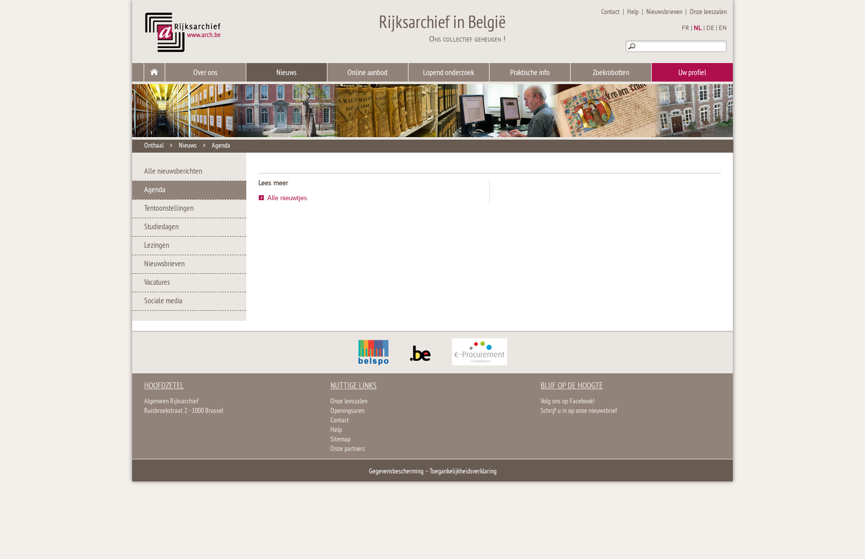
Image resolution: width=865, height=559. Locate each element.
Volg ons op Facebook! (567, 401)
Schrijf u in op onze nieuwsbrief (579, 411)
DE (710, 29)
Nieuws (286, 73)
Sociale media (163, 301)
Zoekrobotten (611, 73)
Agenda (221, 146)
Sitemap (340, 439)
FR (685, 29)
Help (633, 12)
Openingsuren (347, 411)
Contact (610, 12)
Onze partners (347, 449)
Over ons (205, 73)
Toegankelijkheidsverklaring (463, 471)
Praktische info (530, 73)
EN (723, 29)
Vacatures (157, 283)
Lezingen (156, 246)
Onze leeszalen (708, 12)
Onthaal (154, 146)
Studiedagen (161, 227)
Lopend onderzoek (448, 73)
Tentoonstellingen (169, 209)
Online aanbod (367, 73)
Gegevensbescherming (396, 471)
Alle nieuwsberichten (173, 172)
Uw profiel (692, 73)
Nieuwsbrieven (664, 12)
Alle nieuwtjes (287, 198)
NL (698, 29)
